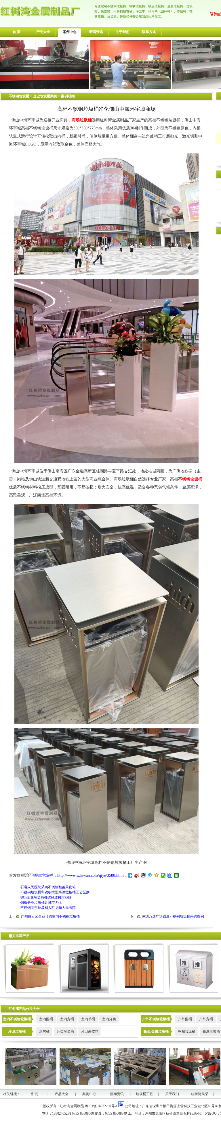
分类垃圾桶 (65, 1031)
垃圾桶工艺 (144, 1094)
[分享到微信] (163, 875)
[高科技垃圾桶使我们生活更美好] (83, 992)
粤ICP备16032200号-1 (101, 1106)
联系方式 (149, 32)
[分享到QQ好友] (143, 875)
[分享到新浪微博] (136, 875)
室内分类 (109, 1019)
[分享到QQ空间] (156, 875)
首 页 (16, 32)
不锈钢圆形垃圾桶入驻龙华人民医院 (48, 908)
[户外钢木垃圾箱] (138, 992)
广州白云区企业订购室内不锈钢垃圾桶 (50, 916)
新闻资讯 (96, 32)
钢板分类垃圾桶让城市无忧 (41, 903)
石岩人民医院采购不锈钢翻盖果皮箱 (48, 887)
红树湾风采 (199, 1094)
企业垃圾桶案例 (45, 96)
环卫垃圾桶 (17, 1031)
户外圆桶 (185, 1019)
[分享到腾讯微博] (150, 875)
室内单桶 (88, 1019)
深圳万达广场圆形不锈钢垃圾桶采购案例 (173, 916)
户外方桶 (206, 1019)
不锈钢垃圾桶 (19, 96)
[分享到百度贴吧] (169, 875)
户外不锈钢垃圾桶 (156, 1019)
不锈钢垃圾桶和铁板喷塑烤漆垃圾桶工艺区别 (54, 892)
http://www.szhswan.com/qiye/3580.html (90, 875)
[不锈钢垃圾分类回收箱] (192, 992)
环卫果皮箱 (89, 1031)
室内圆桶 (46, 1019)
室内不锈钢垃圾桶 (17, 1019)
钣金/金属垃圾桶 (156, 1031)
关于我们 (122, 32)
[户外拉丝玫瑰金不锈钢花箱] (28, 992)
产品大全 (43, 32)
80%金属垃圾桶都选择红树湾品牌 (46, 897)
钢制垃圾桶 (186, 1031)
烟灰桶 (44, 1031)
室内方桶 (67, 1019)
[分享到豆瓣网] (176, 875)
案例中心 (70, 32)
